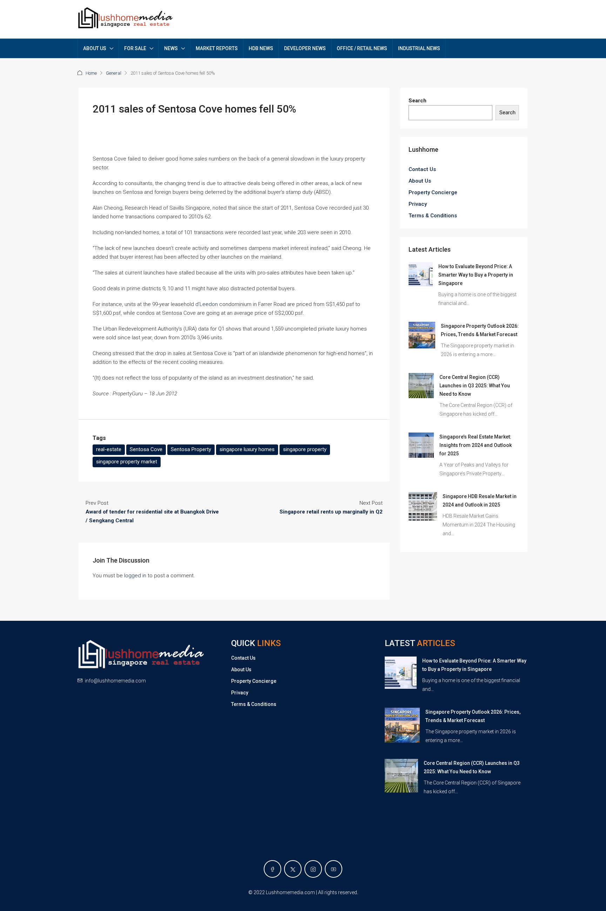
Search (417, 100)
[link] (421, 274)
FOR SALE (135, 48)
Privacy (418, 204)
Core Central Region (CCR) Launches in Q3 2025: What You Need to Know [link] (474, 385)
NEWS (171, 48)
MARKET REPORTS (217, 48)
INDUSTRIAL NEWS (419, 48)
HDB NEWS (261, 48)
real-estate (108, 449)
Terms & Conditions (433, 215)
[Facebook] (272, 869)
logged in (135, 575)
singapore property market (126, 461)
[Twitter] (293, 869)
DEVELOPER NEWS (305, 48)
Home (91, 73)
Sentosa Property (191, 449)
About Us (420, 181)
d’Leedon (206, 304)
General (113, 73)
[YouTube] (333, 869)
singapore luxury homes (247, 449)
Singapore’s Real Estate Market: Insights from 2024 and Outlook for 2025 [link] (475, 445)
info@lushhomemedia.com (115, 681)
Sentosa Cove (146, 449)
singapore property (304, 449)
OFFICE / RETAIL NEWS (362, 48)
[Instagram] (313, 869)
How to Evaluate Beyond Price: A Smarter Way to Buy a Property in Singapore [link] (475, 275)
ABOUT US (94, 48)
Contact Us (422, 169)
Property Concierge (433, 192)
